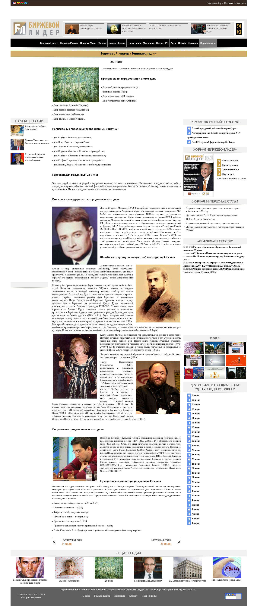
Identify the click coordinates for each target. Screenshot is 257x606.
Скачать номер (229, 165)
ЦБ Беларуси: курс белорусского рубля (187, 580)
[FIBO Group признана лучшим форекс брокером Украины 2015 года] (215, 378)
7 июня (195, 514)
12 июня (195, 409)
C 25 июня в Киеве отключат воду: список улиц (217, 253)
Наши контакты (149, 596)
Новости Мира (88, 43)
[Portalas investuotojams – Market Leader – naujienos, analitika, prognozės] (18, 3)
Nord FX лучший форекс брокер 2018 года (213, 142)
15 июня (195, 422)
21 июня (195, 454)
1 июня (195, 395)
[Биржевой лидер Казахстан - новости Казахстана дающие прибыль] (26, 3)
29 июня (195, 486)
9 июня (195, 523)
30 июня (195, 495)
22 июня (195, 459)
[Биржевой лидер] (36, 35)
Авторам (133, 596)
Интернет (193, 43)
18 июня (195, 436)
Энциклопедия (208, 43)
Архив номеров (230, 169)
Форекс (102, 43)
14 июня (195, 418)
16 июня (195, 427)
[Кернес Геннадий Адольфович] (148, 577)
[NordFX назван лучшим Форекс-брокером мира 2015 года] (236, 378)
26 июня (165, 543)
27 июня (195, 477)
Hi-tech (182, 43)
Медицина (148, 43)
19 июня (195, 441)
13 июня (195, 413)
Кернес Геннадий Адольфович (148, 580)
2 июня (195, 445)
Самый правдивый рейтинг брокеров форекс (214, 128)
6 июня (195, 509)
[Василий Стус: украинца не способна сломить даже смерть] (30, 577)
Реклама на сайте (102, 596)
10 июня (195, 400)
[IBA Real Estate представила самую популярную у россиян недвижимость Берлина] (194, 366)
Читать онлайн (229, 160)
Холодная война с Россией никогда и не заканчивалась (211, 215)
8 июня (195, 518)
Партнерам (227, 174)
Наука (159, 43)
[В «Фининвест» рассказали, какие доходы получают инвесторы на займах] (236, 366)
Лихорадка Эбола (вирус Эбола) (227, 580)
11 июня (195, 404)
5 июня (195, 505)
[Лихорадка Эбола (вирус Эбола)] (227, 577)
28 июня (195, 482)
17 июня (195, 432)
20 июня (195, 450)
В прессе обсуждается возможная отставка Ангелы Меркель (35, 157)
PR (166, 43)
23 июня (195, 464)
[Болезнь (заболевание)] (69, 577)
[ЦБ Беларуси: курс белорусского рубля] (187, 577)
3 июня (195, 491)
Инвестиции (134, 43)
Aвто (173, 43)
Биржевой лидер (49, 43)
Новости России (69, 43)
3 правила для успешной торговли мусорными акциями (212, 223)
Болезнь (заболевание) (69, 580)
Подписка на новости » (235, 3)
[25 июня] (109, 577)
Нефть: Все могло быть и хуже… (201, 219)
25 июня (109, 580)
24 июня (67, 543)
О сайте (86, 596)
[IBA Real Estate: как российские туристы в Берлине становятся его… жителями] (215, 353)
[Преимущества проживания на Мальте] (194, 353)
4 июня (195, 500)
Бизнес (121, 43)
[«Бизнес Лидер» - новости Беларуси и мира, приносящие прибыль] (22, 3)
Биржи (112, 43)
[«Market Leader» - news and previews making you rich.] (14, 3)
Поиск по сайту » (215, 3)
